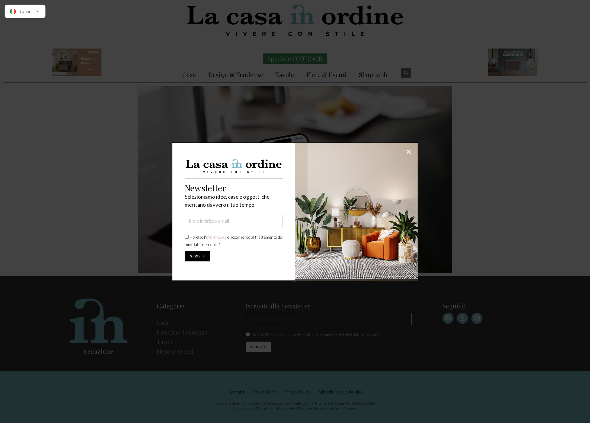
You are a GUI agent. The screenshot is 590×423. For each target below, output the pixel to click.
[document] (295, 211)
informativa (216, 237)
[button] (409, 152)
